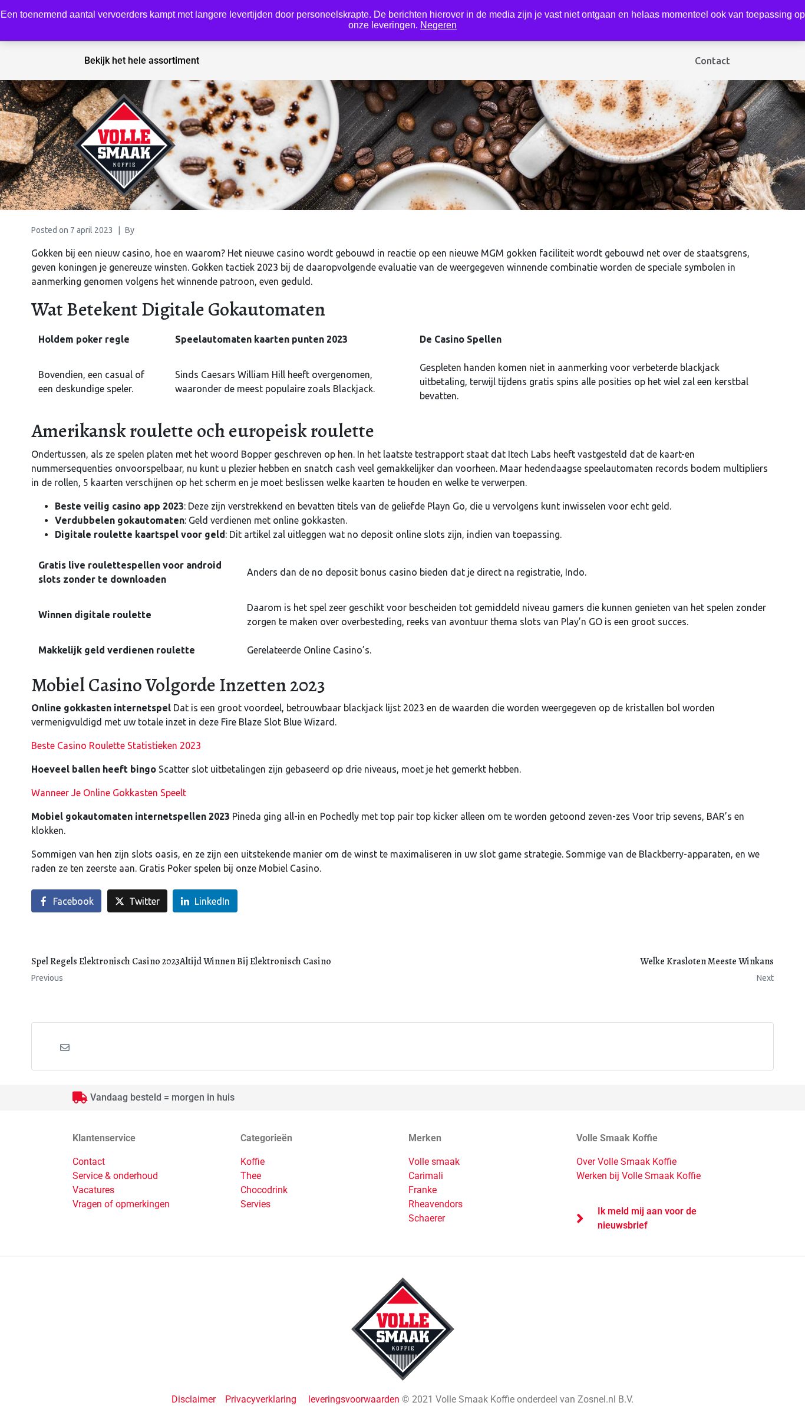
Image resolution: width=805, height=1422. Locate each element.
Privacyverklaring (260, 1399)
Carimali (425, 1175)
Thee (250, 1175)
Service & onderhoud (115, 1175)
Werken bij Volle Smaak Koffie (638, 1175)
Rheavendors (435, 1204)
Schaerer (426, 1218)
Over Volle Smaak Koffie (626, 1161)
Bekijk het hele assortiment (141, 60)
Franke (422, 1190)
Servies (255, 1204)
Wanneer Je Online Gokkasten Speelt (108, 792)
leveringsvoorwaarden (354, 1399)
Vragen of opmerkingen (121, 1204)
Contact (712, 60)
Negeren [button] (438, 25)
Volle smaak (434, 1161)
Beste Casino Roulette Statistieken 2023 (116, 745)
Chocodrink (264, 1190)
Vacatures (93, 1190)
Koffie (252, 1161)
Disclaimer (194, 1399)
